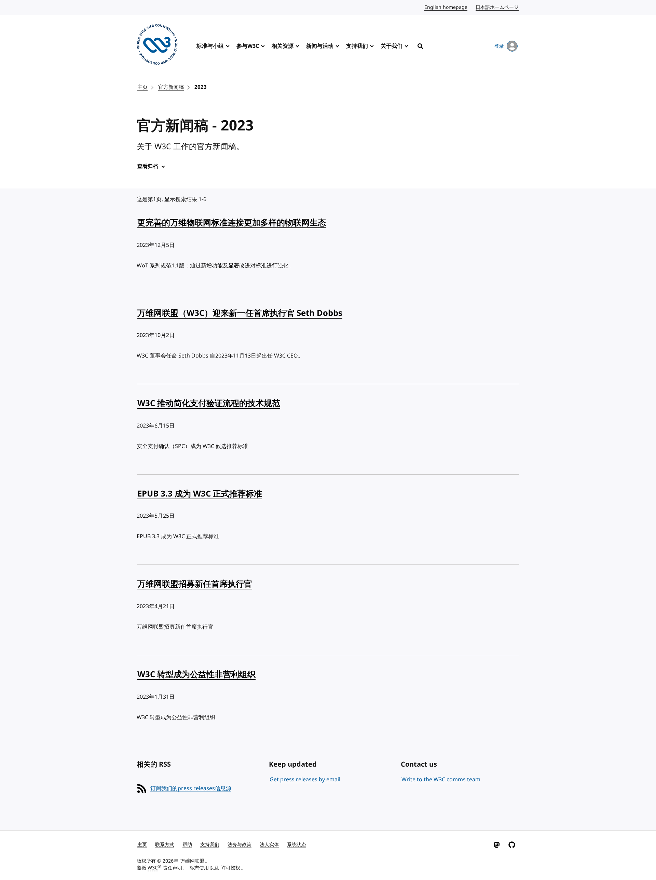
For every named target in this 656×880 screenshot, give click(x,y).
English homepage (446, 7)
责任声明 (172, 867)
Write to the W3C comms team (440, 780)
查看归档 (147, 166)
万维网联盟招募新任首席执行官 (194, 584)
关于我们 (391, 46)
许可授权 (230, 867)
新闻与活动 (319, 46)
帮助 (187, 844)
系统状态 (296, 844)
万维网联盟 (192, 861)
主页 (142, 87)
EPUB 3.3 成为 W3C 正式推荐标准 (199, 494)
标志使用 (199, 867)
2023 (200, 87)
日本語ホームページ (497, 7)
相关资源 (282, 46)
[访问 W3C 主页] (157, 45)
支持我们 (357, 46)
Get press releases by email (305, 780)
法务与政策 (239, 844)
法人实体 (269, 844)
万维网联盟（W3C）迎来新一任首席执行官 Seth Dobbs (239, 313)
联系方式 (164, 844)
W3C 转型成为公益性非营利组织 (196, 674)
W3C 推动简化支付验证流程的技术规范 (208, 403)
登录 (499, 46)
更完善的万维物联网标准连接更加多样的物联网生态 (231, 222)
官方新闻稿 (171, 87)
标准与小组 (210, 46)
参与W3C (247, 46)
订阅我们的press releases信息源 (190, 788)
